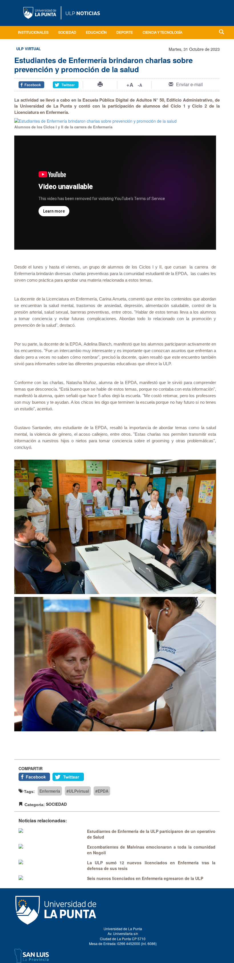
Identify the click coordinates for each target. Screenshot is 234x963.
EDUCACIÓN (96, 33)
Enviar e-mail (189, 84)
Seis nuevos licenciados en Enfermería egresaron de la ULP (145, 878)
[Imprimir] (100, 84)
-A (140, 85)
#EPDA (101, 791)
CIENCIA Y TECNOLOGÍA (162, 33)
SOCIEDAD (67, 33)
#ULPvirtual (77, 791)
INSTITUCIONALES (33, 33)
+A (129, 84)
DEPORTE (124, 33)
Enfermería (49, 791)
